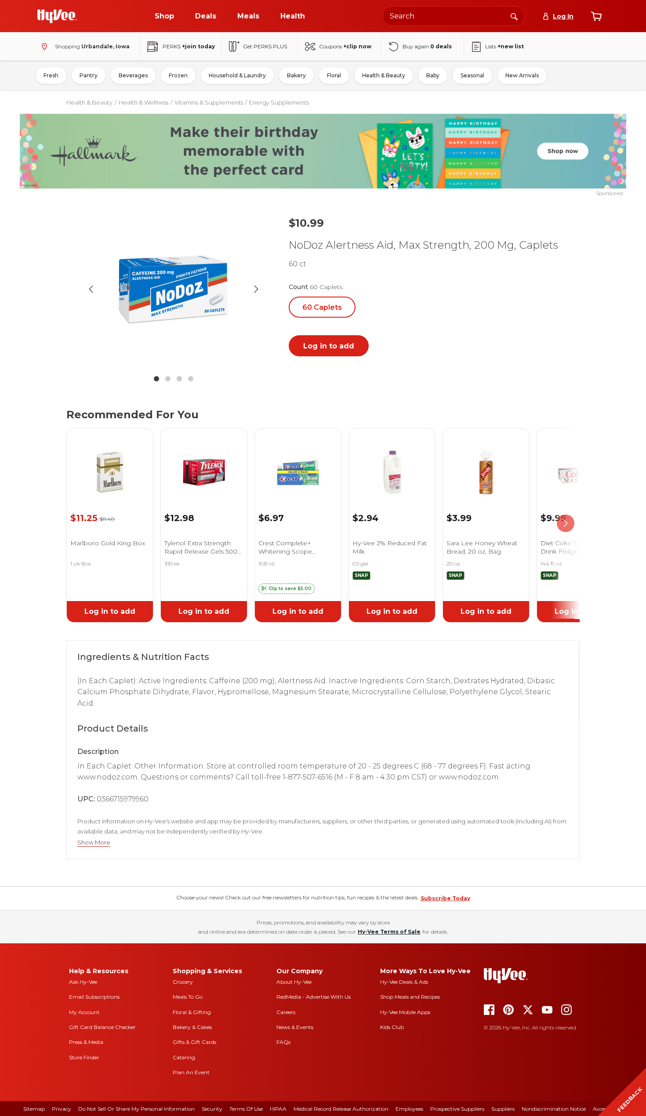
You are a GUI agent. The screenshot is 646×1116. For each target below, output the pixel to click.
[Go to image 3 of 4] (179, 378)
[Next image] (256, 289)
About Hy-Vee (294, 981)
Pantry (89, 75)
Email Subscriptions (94, 996)
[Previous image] (91, 289)
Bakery (296, 75)
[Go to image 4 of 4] (190, 378)
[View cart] (596, 16)
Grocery (183, 981)
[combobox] (453, 16)
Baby (432, 75)
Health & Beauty (383, 75)
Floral (334, 75)
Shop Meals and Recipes (410, 996)
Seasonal (472, 75)
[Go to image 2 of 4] (168, 378)
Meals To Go (188, 996)
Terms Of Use (246, 1108)
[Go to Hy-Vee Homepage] (57, 16)
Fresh (51, 75)
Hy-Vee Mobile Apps (405, 1012)
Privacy (61, 1108)
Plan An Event (191, 1072)
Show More (93, 842)
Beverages (133, 75)
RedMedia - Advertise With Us (313, 996)
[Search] (514, 15)
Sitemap (34, 1108)
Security (212, 1108)
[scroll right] (565, 523)
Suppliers (503, 1108)
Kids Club (392, 1027)
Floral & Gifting (192, 1012)
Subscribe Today (445, 898)
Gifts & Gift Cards (194, 1042)
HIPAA (278, 1108)
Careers (285, 1012)
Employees (409, 1108)
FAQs (283, 1042)
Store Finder (84, 1057)
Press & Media (86, 1042)
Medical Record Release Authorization (341, 1108)
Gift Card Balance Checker (102, 1027)
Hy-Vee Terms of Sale (389, 931)
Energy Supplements (279, 102)
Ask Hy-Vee (83, 981)
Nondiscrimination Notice (554, 1108)
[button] (286, 588)
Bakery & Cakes (192, 1027)
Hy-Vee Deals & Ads (404, 981)
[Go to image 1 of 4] (156, 378)
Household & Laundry (237, 75)
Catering (184, 1057)
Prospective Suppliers (457, 1108)
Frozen (178, 75)
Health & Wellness (143, 102)
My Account (84, 1012)
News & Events (294, 1027)
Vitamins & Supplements (208, 102)
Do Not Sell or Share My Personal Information (136, 1108)
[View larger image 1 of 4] (173, 289)
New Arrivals (522, 75)
